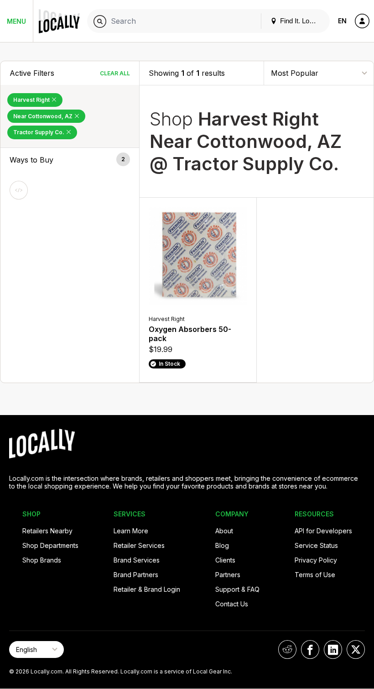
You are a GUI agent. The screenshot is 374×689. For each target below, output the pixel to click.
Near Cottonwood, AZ (43, 116)
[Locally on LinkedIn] (333, 649)
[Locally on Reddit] (287, 649)
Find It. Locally (300, 21)
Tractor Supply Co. (39, 132)
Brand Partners (136, 575)
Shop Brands (41, 560)
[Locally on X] (356, 649)
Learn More (131, 531)
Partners (227, 575)
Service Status (316, 545)
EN (342, 21)
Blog (222, 545)
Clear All (115, 73)
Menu (16, 21)
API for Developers (323, 531)
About (224, 531)
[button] (69, 160)
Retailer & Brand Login (147, 589)
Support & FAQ (237, 589)
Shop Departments (50, 545)
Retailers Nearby (47, 531)
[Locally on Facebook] (310, 649)
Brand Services (137, 560)
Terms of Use (315, 575)
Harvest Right (32, 99)
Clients (225, 560)
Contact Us (231, 604)
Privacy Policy (316, 560)
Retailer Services (139, 545)
